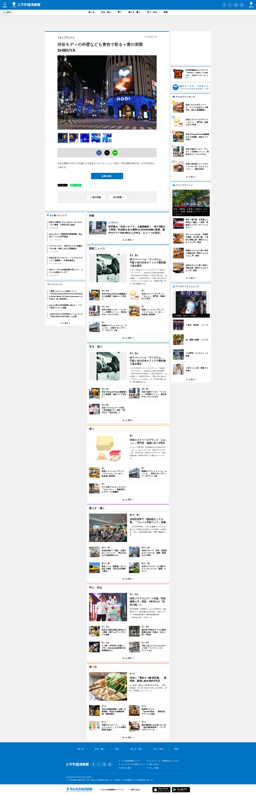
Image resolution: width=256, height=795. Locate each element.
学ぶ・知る (152, 12)
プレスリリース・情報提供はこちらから (164, 761)
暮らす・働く (134, 12)
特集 (166, 12)
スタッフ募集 (153, 768)
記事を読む (107, 176)
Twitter (230, 5)
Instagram (236, 5)
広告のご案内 (126, 768)
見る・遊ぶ (106, 12)
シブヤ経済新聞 (26, 4)
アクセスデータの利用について (133, 764)
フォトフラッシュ (66, 37)
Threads (241, 5)
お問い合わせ (153, 764)
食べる (91, 12)
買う (120, 12)
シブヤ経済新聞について (130, 761)
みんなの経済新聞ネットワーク (79, 790)
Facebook (224, 5)
